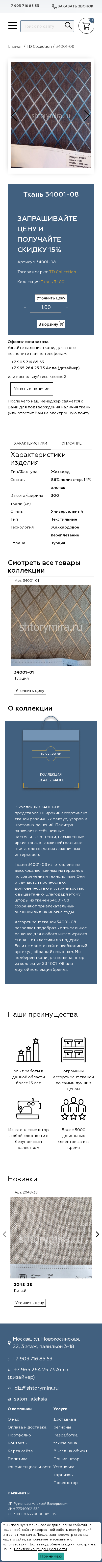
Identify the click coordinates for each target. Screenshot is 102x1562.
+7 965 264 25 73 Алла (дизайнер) (45, 368)
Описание (71, 443)
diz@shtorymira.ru (37, 1388)
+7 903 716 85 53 (24, 6)
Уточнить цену (51, 297)
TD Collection (62, 272)
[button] (87, 115)
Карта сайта (20, 1451)
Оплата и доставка (27, 1428)
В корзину (48, 324)
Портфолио (19, 1435)
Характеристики (30, 443)
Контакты (17, 1443)
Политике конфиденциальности (40, 1549)
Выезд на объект (70, 1451)
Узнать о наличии (32, 389)
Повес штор (65, 1483)
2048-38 (23, 1285)
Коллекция (51, 777)
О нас (13, 1420)
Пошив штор (66, 1459)
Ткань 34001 (53, 282)
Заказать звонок (75, 6)
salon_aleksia (30, 1399)
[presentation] (5, 1234)
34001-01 (24, 673)
